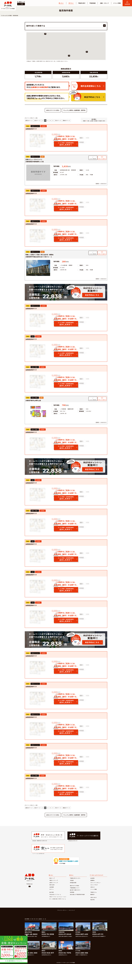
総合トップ (52, 878)
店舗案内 (92, 880)
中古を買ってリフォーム (55, 894)
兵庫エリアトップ (54, 882)
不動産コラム (93, 892)
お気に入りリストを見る (52, 110)
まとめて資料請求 (93, 158)
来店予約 (92, 899)
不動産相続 (92, 3)
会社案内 (92, 878)
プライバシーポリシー (62, 910)
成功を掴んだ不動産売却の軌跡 (77, 894)
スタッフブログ (94, 884)
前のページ (37, 120)
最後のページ (66, 120)
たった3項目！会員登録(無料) (66, 144)
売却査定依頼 (73, 882)
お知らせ (92, 887)
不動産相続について (74, 887)
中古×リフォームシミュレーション (58, 896)
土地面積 (91, 120)
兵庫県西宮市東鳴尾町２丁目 (35, 162)
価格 (88, 120)
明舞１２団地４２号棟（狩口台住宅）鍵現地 (39, 255)
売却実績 (72, 892)
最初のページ (29, 120)
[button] (87, 52)
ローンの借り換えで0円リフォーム (58, 899)
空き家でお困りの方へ (75, 890)
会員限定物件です (31, 129)
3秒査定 (72, 880)
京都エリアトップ (54, 880)
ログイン (52, 889)
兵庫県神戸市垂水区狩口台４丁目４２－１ (39, 257)
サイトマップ (72, 910)
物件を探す (52, 884)
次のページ (58, 120)
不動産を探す (82, 3)
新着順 (84, 120)
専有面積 (100, 120)
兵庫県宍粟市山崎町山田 (33, 400)
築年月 (104, 120)
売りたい (71, 3)
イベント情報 (117, 3)
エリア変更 (20, 4)
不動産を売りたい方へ (75, 878)
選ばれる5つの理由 (74, 885)
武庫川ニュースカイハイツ (34, 159)
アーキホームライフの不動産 (8, 5)
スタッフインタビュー (95, 882)
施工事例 (52, 892)
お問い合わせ (93, 897)
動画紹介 (92, 894)
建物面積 (95, 120)
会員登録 (52, 887)
